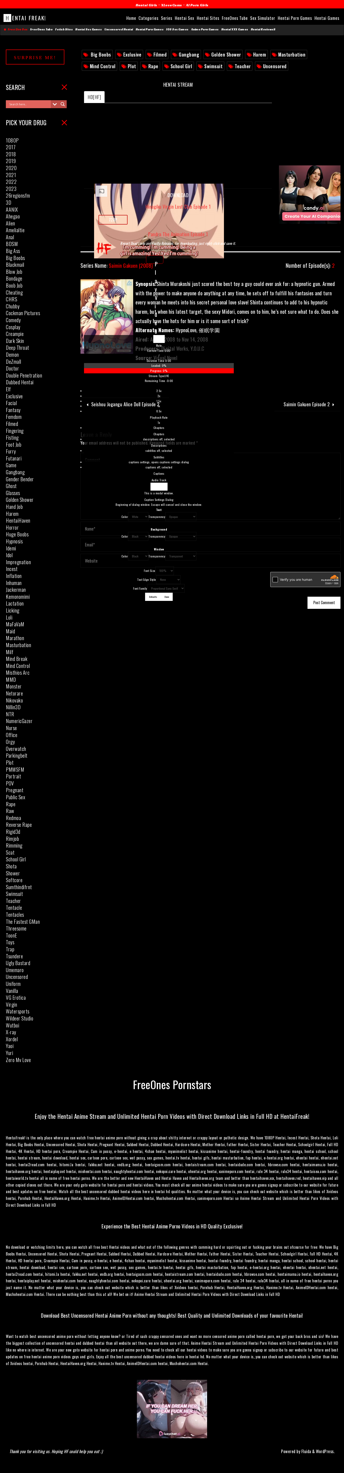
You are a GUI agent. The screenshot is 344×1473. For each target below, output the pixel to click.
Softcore (14, 880)
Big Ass (13, 250)
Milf (9, 652)
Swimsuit (213, 66)
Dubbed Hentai (20, 382)
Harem (259, 54)
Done (167, 597)
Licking (12, 610)
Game (11, 465)
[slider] (159, 368)
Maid (10, 631)
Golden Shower (226, 54)
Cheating (14, 292)
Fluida (305, 1451)
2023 (11, 188)
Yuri (9, 1052)
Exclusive (132, 54)
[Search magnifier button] (63, 104)
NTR (10, 714)
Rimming (14, 845)
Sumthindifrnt (19, 887)
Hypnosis (14, 541)
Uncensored (275, 66)
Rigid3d (13, 831)
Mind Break (16, 658)
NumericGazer (19, 720)
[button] (159, 345)
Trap (10, 949)
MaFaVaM (15, 624)
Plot (132, 66)
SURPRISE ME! (35, 57)
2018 (11, 154)
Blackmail (15, 264)
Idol (9, 555)
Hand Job (14, 506)
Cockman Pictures (23, 313)
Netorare (14, 693)
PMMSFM (15, 769)
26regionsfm (18, 195)
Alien (10, 223)
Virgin (11, 1004)
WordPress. (325, 1451)
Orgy (10, 741)
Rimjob (12, 838)
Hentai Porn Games (150, 29)
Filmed (160, 54)
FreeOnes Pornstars (172, 1084)
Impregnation (18, 562)
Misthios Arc (17, 672)
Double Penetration (24, 375)
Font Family (140, 588)
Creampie (15, 333)
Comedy (13, 320)
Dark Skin (15, 340)
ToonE (11, 935)
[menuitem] (159, 431)
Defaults (153, 597)
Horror (12, 527)
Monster (14, 686)
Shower (13, 873)
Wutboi (12, 1025)
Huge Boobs (17, 534)
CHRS (11, 299)
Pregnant (14, 790)
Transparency (156, 517)
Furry (11, 451)
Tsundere (14, 956)
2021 (11, 174)
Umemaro (15, 970)
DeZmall (13, 361)
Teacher (243, 66)
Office (11, 734)
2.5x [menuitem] (159, 391)
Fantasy (13, 410)
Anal (10, 237)
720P (113, 220)
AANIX (12, 209)
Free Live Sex (17, 29)
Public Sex (15, 797)
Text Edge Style (146, 579)
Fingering (15, 430)
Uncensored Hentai (118, 29)
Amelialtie (15, 230)
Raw (10, 810)
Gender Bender (20, 479)
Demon (12, 354)
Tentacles (15, 914)
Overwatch (16, 748)
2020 (11, 167)
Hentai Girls (146, 5)
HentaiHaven (18, 520)
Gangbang (189, 54)
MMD (11, 679)
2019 (11, 160)
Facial (11, 403)
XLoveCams (171, 5)
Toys (10, 942)
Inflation (14, 575)
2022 (11, 181)
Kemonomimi (18, 596)
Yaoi (10, 1045)
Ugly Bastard (18, 963)
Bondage (14, 278)
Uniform (13, 983)
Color (124, 517)
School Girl (181, 66)
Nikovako (14, 700)
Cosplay (13, 327)
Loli (9, 617)
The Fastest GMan (23, 921)
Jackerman (16, 589)
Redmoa (13, 817)
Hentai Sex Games (88, 29)
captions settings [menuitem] (159, 462)
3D (8, 202)
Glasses (13, 492)
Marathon (15, 638)
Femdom (14, 416)
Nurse (11, 727)
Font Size (149, 571)
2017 (10, 147)
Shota (11, 866)
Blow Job (14, 271)
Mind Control (103, 66)
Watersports (17, 1011)
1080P (12, 140)
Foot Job (13, 444)
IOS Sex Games (177, 29)
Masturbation (291, 54)
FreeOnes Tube (41, 29)
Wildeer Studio (19, 1018)
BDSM (12, 243)
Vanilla (12, 990)
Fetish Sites (64, 29)
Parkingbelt (17, 755)
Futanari (14, 458)
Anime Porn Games (205, 29)
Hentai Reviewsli (263, 29)
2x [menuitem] (159, 396)
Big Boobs (101, 54)
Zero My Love (18, 1059)
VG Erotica (16, 997)
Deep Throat (17, 347)
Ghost (11, 485)
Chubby (12, 306)
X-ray (11, 1032)
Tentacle (14, 907)
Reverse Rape (19, 824)
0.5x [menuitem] (159, 411)
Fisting (12, 437)
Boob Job (14, 285)
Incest (12, 568)
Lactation (15, 603)
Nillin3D (13, 707)
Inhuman (14, 582)
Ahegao (13, 216)
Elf (8, 389)
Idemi (11, 548)
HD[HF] (94, 96)
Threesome (16, 928)
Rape (153, 66)
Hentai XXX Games (234, 29)
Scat (10, 852)
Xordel (12, 1039)
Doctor (12, 368)
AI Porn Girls (197, 5)
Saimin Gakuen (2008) (117, 265)
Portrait (13, 776)
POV (10, 783)
